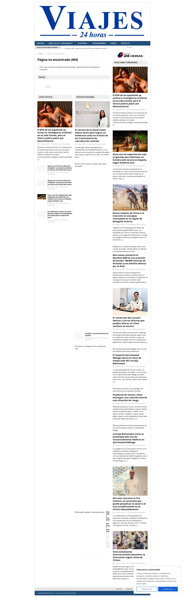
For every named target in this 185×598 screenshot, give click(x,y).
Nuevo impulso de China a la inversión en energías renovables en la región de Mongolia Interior (128, 217)
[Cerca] (179, 567)
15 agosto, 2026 (120, 512)
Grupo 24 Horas (61, 593)
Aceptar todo (168, 589)
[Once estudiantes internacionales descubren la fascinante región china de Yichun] (130, 540)
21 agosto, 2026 (44, 144)
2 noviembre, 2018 (92, 338)
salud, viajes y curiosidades (125, 62)
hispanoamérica (99, 43)
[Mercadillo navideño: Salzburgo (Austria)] (89, 512)
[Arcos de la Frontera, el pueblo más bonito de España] (91, 165)
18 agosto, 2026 (120, 366)
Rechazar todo (147, 589)
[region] (157, 580)
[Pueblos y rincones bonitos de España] (79, 335)
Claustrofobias (71, 593)
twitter (119, 589)
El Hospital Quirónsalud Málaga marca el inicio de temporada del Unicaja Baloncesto (127, 359)
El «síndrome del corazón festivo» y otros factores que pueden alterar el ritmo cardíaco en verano (129, 322)
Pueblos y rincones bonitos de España (96, 334)
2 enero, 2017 (108, 536)
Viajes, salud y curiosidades (60, 43)
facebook (129, 589)
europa (113, 43)
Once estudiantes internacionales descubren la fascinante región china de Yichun (129, 556)
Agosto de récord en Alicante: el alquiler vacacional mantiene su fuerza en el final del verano (60, 168)
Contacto (125, 43)
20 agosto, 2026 (53, 203)
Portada (40, 43)
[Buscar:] (137, 47)
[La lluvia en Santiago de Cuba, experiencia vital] (91, 347)
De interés (82, 43)
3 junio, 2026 (81, 144)
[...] (38, 159)
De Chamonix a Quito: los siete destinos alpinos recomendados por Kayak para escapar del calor (60, 214)
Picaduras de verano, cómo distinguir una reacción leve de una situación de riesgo (130, 397)
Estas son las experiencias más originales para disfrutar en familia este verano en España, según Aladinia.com (60, 198)
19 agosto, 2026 (120, 224)
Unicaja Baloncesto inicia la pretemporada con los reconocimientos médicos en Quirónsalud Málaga (128, 438)
